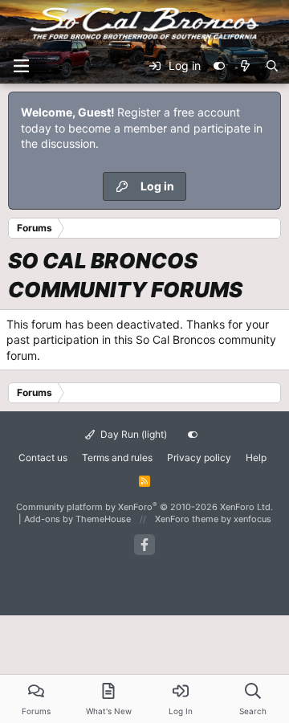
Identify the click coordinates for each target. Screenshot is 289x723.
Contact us (42, 457)
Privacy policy (199, 457)
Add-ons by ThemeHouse (77, 519)
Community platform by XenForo (144, 507)
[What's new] (244, 66)
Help (256, 457)
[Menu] (21, 65)
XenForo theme (186, 519)
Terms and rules (117, 457)
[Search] (272, 66)
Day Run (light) (132, 434)
